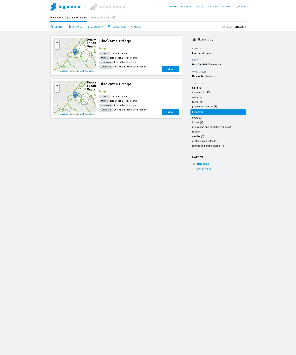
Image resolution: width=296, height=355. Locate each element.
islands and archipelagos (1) (208, 145)
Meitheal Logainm (101, 17)
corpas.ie (186, 6)
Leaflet (64, 70)
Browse (77, 26)
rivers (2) (197, 117)
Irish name (202, 163)
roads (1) (197, 131)
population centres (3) (204, 106)
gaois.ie (241, 6)
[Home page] (65, 7)
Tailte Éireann (89, 70)
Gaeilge (227, 26)
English (240, 26)
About (137, 26)
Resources (118, 26)
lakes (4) (197, 101)
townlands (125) (201, 92)
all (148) (197, 87)
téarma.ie (172, 6)
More (171, 69)
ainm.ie (200, 6)
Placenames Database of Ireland (68, 17)
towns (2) (197, 122)
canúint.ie (227, 6)
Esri (81, 70)
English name (203, 168)
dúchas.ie (213, 6)
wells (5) (197, 97)
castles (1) (198, 136)
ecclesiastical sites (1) (204, 141)
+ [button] (57, 42)
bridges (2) (198, 112)
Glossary (97, 26)
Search (59, 26)
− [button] (57, 47)
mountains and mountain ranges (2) (212, 127)
